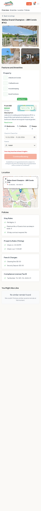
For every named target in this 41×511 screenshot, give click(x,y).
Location (20, 10)
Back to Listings (9, 16)
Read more (8, 122)
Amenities (13, 10)
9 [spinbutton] (6, 137)
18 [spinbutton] (19, 137)
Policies (27, 10)
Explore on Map (25, 108)
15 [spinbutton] (8, 137)
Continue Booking (20, 156)
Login (29, 4)
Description (8, 113)
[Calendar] (34, 137)
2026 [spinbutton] (12, 137)
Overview (5, 10)
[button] (20, 191)
